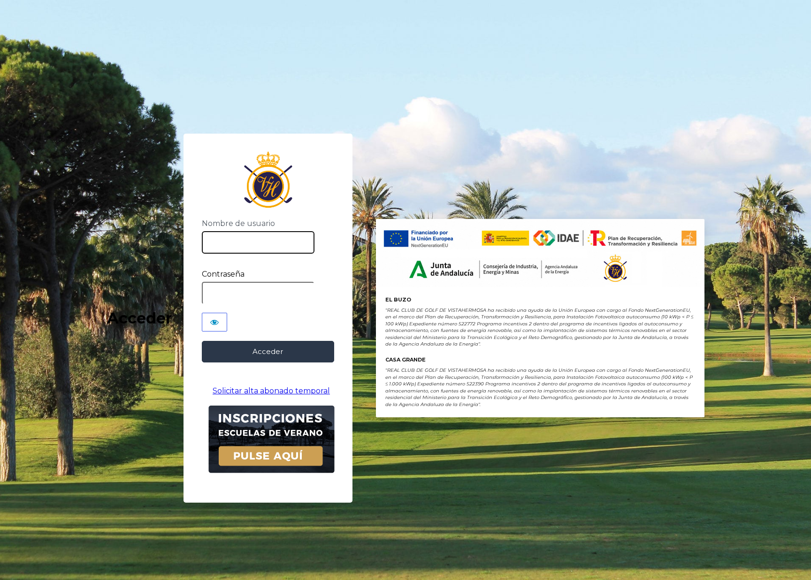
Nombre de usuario (238, 223)
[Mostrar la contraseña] (214, 322)
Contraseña (223, 274)
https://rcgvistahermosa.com (267, 180)
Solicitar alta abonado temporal (271, 390)
